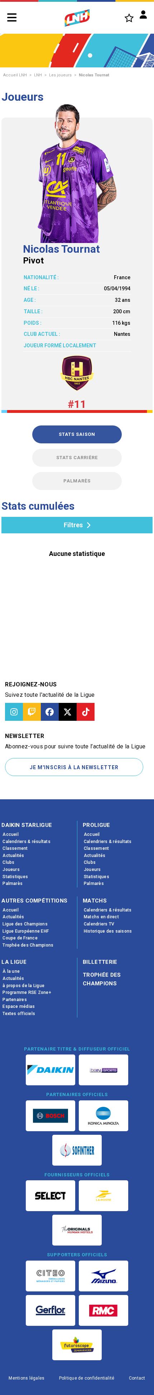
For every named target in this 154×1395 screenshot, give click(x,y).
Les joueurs (60, 75)
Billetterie (100, 962)
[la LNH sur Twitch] (32, 712)
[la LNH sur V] (68, 712)
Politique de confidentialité (87, 1378)
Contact (137, 1378)
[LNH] (77, 18)
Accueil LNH (15, 75)
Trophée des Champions (102, 979)
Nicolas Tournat (94, 75)
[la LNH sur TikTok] (86, 712)
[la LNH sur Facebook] (50, 712)
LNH (38, 75)
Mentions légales (26, 1378)
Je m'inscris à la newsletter (74, 767)
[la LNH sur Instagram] (14, 712)
